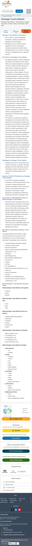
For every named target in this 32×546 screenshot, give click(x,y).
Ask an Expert (16, 438)
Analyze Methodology (16, 460)
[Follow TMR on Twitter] (12, 509)
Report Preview (6, 31)
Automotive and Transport (10, 15)
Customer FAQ (12, 498)
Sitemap (12, 502)
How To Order (22, 498)
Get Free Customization (16, 451)
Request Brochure (26, 31)
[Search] (12, 11)
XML (20, 500)
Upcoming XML (3, 502)
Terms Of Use (3, 498)
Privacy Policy (13, 500)
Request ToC (17, 32)
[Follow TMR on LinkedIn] (16, 509)
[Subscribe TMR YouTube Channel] (19, 509)
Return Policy (4, 500)
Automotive (19, 15)
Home (2, 15)
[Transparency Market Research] (6, 4)
